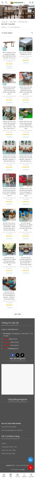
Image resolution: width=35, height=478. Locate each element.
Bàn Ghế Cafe (22, 22)
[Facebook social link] (13, 355)
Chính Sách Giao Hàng (8, 450)
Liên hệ (3, 443)
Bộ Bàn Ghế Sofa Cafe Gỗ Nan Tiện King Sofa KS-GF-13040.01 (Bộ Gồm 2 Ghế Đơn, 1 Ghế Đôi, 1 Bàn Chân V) (9, 125)
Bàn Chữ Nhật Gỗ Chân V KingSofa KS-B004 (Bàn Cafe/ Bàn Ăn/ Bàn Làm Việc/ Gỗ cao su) (9, 55)
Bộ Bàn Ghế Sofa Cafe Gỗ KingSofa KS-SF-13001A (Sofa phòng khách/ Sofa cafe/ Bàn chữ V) (9, 90)
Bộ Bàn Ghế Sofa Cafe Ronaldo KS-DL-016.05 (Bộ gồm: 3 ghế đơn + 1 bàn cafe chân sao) (25, 158)
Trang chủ (4, 22)
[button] (21, 49)
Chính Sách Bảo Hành (8, 453)
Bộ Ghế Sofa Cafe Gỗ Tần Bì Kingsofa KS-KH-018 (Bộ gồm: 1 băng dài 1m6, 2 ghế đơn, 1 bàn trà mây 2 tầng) (9, 226)
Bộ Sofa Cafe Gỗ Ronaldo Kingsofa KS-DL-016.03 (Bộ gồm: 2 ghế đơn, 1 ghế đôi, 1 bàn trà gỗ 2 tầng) (9, 295)
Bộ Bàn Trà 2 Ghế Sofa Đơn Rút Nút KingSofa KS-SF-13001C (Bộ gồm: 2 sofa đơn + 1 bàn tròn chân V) (9, 192)
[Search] (6, 2)
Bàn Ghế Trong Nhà (11, 60)
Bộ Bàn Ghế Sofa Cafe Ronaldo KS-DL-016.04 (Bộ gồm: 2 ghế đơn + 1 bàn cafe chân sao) (9, 158)
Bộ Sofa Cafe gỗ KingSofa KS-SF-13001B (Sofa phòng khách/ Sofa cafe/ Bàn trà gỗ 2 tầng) (25, 226)
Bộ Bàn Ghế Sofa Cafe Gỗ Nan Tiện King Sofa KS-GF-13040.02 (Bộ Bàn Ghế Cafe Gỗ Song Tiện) (25, 125)
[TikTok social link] (22, 355)
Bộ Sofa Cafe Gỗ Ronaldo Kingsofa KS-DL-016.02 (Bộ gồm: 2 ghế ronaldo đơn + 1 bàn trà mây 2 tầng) (26, 261)
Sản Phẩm (13, 22)
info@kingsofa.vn (13, 348)
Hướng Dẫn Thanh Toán (9, 447)
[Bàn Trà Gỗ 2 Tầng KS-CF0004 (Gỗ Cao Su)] (25, 44)
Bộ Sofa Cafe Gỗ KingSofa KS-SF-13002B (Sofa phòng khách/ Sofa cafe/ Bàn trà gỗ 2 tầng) (9, 261)
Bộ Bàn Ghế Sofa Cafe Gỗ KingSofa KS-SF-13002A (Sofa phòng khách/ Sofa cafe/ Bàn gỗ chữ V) (26, 90)
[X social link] (17, 355)
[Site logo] (17, 2)
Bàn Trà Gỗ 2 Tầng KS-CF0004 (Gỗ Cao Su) (26, 53)
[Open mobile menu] (2, 2)
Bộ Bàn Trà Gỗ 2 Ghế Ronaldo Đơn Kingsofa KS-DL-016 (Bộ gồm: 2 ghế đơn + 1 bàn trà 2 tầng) (25, 192)
